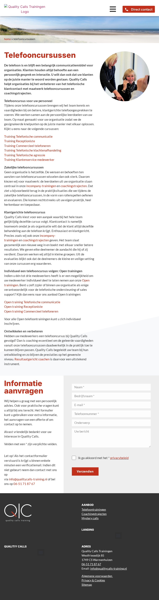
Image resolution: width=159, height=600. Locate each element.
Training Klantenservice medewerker (29, 159)
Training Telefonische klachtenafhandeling (32, 150)
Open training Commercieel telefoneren (31, 311)
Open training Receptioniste (23, 306)
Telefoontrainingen (94, 509)
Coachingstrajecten (94, 514)
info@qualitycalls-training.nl (28, 479)
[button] (112, 9)
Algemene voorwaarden (97, 576)
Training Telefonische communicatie (28, 136)
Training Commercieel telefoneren (27, 146)
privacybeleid (119, 458)
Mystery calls (90, 518)
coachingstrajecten (74, 186)
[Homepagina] (25, 9)
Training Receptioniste (19, 141)
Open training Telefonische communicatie (32, 302)
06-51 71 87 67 (24, 484)
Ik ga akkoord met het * (103, 457)
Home (7, 39)
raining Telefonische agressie (25, 155)
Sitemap (87, 584)
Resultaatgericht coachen (31, 359)
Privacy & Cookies (93, 580)
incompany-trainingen (41, 186)
